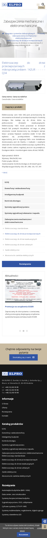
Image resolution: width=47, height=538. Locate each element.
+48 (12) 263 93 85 (12, 387)
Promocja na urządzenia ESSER (19, 306)
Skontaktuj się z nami (22, 357)
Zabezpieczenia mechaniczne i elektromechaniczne (24, 37)
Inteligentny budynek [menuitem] (14, 194)
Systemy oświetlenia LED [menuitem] (11, 514)
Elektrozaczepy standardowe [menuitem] (16, 228)
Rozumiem (23, 534)
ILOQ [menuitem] (7, 182)
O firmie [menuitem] (5, 404)
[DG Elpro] (12, 373)
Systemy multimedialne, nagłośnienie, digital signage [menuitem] (22, 510)
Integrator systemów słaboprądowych (20, 33)
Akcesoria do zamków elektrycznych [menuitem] (19, 255)
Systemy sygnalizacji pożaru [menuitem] (17, 207)
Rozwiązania (25, 264)
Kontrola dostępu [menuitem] (12, 201)
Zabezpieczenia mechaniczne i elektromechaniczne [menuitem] (18, 220)
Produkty (41, 33)
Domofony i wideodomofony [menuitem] (17, 188)
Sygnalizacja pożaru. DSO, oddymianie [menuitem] (17, 502)
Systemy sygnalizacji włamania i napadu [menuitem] (22, 213)
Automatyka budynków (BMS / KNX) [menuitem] (16, 490)
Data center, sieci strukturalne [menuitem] (14, 494)
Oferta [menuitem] (4, 407)
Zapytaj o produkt (13, 107)
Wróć (5, 172)
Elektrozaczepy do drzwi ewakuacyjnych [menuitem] (21, 239)
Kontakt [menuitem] (5, 416)
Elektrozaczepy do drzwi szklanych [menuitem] (19, 244)
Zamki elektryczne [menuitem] (12, 250)
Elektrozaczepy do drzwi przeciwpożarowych (24, 40)
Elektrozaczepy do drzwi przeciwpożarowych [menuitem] (22, 234)
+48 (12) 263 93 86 (12, 390)
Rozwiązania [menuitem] (7, 412)
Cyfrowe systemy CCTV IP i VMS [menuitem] (14, 506)
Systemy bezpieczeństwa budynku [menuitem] (16, 498)
